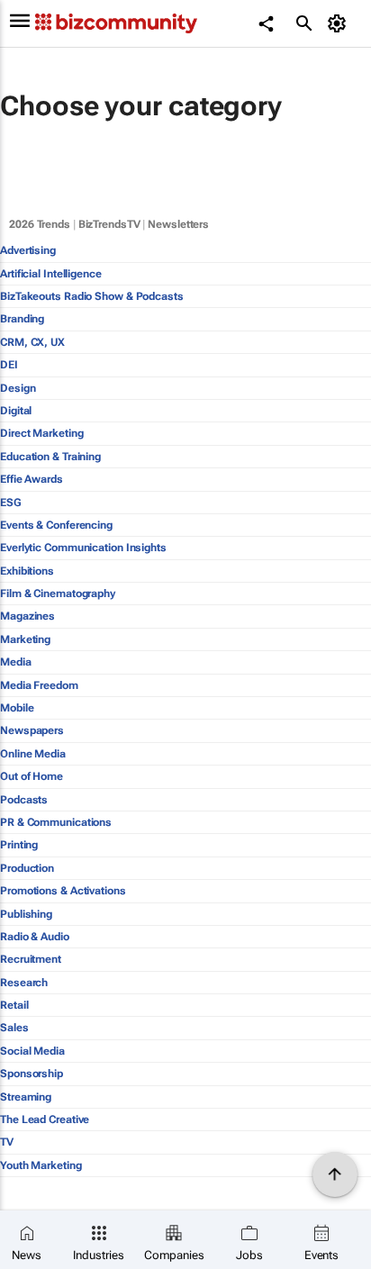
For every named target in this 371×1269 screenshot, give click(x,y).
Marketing (25, 639)
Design (17, 388)
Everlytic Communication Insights (83, 547)
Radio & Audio (34, 936)
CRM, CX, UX (32, 342)
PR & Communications (56, 822)
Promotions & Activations (63, 890)
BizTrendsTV (109, 224)
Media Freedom (39, 685)
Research (24, 982)
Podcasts (24, 799)
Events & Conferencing (56, 525)
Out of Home (31, 776)
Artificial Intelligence (51, 273)
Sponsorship (31, 1073)
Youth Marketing (41, 1165)
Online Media (33, 754)
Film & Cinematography (57, 593)
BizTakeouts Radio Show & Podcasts (92, 296)
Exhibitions (27, 571)
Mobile (16, 708)
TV (7, 1142)
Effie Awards (31, 479)
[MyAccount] (340, 23)
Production (27, 868)
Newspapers (32, 730)
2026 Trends (39, 224)
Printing (19, 844)
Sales (14, 1027)
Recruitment (30, 959)
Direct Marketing (41, 433)
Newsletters (178, 224)
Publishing (26, 914)
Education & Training (50, 456)
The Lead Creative (44, 1119)
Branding (22, 319)
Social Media (32, 1051)
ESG (11, 502)
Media (16, 662)
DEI (9, 364)
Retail (14, 1005)
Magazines (27, 616)
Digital (16, 410)
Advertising (28, 250)
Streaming (25, 1097)
